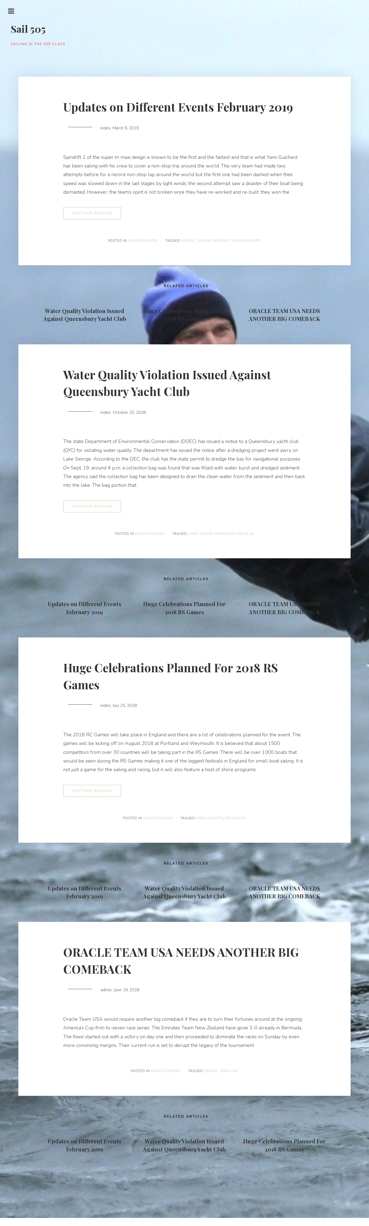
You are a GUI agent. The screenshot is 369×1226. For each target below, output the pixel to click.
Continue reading (92, 213)
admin (106, 990)
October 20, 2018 (129, 412)
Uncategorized (143, 241)
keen (200, 818)
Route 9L (245, 534)
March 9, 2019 (126, 128)
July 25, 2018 (125, 705)
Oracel (211, 1071)
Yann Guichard (246, 241)
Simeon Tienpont (213, 241)
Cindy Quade (200, 534)
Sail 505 (28, 28)
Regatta (215, 818)
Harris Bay (224, 534)
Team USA (229, 1071)
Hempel (188, 241)
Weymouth (235, 818)
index (105, 128)
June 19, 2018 (126, 990)
